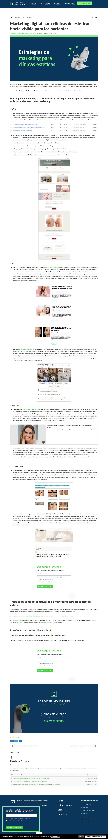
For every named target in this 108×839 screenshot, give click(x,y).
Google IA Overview (85, 821)
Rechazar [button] (81, 836)
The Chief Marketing (17, 620)
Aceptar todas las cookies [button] (98, 836)
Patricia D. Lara (37, 33)
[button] (92, 17)
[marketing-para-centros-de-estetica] (54, 58)
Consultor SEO (84, 807)
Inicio (60, 801)
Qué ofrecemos (33, 3)
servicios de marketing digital (48, 622)
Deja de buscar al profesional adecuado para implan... (82, 746)
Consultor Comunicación (86, 816)
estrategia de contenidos (53, 267)
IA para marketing (71, 3)
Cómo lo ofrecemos (45, 3)
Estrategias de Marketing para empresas (21, 33)
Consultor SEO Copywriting (87, 810)
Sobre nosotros (65, 805)
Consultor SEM (84, 813)
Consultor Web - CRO (85, 804)
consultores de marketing (33, 616)
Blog (60, 810)
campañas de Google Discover (31, 409)
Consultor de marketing (86, 819)
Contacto (62, 814)
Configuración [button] (55, 836)
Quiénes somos (56, 3)
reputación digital (44, 514)
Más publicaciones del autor (90, 775)
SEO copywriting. (23, 768)
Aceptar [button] (88, 836)
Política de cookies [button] (34, 836)
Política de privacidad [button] (45, 836)
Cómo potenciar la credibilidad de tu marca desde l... (26, 746)
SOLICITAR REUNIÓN (84, 3)
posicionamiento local (24, 349)
